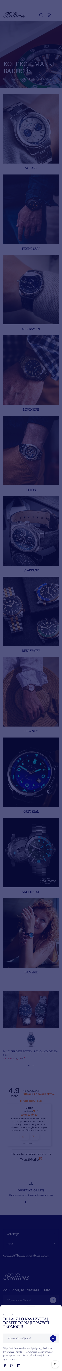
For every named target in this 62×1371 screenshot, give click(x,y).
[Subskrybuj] (53, 1338)
